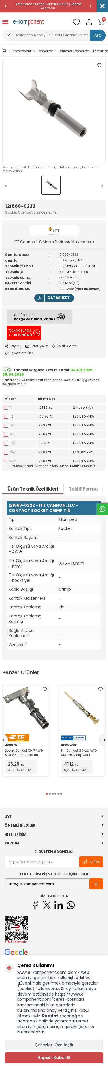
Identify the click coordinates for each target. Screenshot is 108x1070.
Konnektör (45, 51)
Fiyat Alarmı (67, 346)
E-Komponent (20, 51)
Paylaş (15, 346)
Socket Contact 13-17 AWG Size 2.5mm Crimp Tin (24, 752)
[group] (54, 111)
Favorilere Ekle (22, 353)
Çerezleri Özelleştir (54, 1045)
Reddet (50, 1016)
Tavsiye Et (39, 346)
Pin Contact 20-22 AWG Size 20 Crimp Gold (79, 752)
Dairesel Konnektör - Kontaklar (83, 51)
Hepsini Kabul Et (54, 1057)
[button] (6, 6)
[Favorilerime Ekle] (45, 689)
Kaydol (95, 862)
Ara (97, 35)
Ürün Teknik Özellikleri (32, 489)
